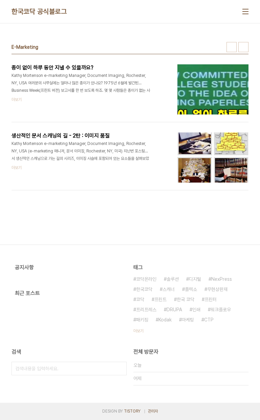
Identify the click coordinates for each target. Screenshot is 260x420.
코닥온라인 (146, 279)
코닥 (140, 299)
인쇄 (196, 309)
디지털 (195, 279)
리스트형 (243, 47)
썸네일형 (231, 47)
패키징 (142, 319)
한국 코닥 (185, 299)
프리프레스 (146, 309)
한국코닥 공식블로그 (39, 11)
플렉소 (191, 289)
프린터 (210, 299)
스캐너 (168, 289)
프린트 (160, 299)
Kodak (165, 319)
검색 (119, 368)
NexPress (221, 279)
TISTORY (132, 411)
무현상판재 (217, 289)
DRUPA (174, 309)
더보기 (138, 331)
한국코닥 (144, 289)
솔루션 (173, 279)
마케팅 (188, 319)
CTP (209, 319)
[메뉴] (245, 11)
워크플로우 (221, 309)
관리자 (153, 411)
